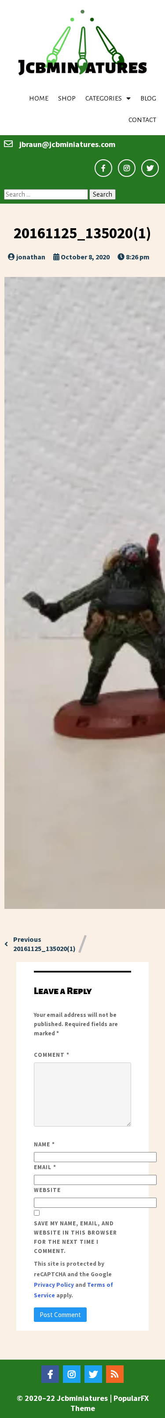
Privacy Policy (54, 1285)
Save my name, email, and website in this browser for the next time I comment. (75, 1237)
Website (47, 1190)
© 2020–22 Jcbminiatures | (65, 1398)
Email (45, 1167)
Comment (52, 1055)
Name (44, 1144)
